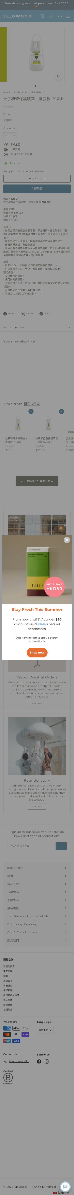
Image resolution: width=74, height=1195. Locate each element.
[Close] (67, 540)
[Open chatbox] (65, 1186)
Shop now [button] (37, 652)
